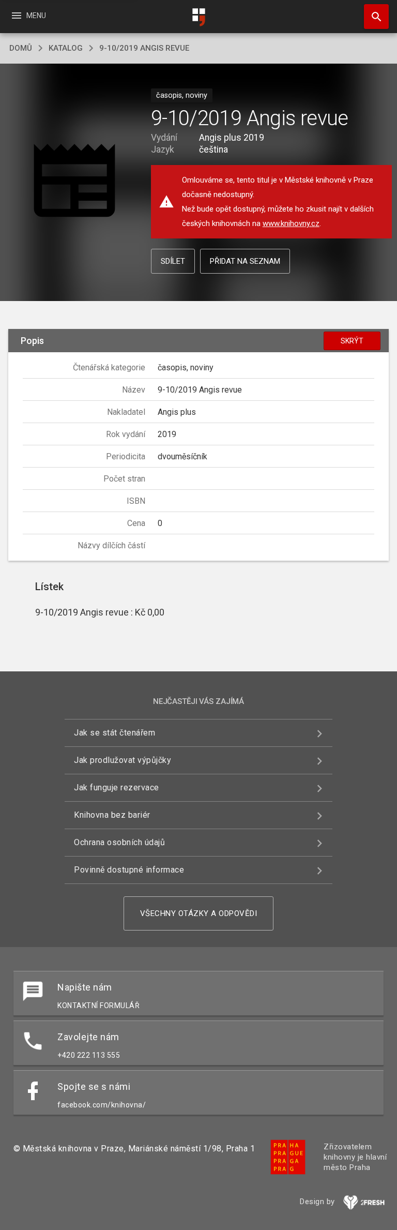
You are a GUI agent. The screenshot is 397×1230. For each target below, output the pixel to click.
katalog (66, 48)
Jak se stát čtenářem (114, 733)
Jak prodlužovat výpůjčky (122, 760)
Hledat (373, 16)
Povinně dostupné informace (129, 870)
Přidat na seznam (245, 261)
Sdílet (173, 261)
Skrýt (352, 341)
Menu (28, 15)
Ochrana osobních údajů (119, 842)
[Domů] (198, 17)
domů (20, 48)
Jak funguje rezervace (116, 787)
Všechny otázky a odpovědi (198, 913)
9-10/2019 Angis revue (144, 48)
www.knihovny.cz (291, 223)
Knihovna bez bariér (112, 815)
